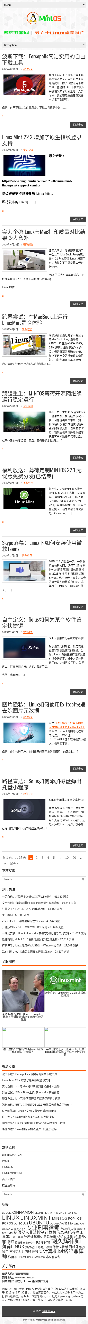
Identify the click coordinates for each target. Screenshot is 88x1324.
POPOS (7, 1223)
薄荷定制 (31, 1247)
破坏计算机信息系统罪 (40, 1237)
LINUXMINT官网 (12, 1173)
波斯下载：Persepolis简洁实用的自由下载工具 (44, 59)
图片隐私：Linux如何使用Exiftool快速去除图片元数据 (44, 707)
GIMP (59, 1213)
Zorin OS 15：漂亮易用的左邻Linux (23, 921)
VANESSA (66, 1223)
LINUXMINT (35, 1217)
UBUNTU (39, 1222)
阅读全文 (78, 124)
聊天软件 (30, 1242)
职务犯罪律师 (43, 1242)
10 (67, 857)
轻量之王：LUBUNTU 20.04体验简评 (24, 908)
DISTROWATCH (11, 1154)
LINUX (10, 1217)
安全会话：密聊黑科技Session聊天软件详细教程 (31, 902)
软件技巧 (28, 69)
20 (74, 857)
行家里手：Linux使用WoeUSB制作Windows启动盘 (32, 945)
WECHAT (79, 1223)
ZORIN (21, 1228)
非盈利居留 (53, 1257)
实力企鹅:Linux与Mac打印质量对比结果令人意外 (43, 235)
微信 (10, 1232)
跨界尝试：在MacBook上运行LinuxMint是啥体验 (35, 319)
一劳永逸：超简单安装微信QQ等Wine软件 (27, 896)
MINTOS (59, 1218)
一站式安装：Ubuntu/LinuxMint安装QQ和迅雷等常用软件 (35, 933)
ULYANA (55, 1223)
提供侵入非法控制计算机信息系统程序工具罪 (42, 1234)
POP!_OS (75, 1218)
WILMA (6, 1229)
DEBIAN (39, 1213)
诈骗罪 (12, 1257)
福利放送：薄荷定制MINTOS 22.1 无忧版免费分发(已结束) (42, 473)
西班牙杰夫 (8, 1179)
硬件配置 (28, 244)
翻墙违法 (20, 1242)
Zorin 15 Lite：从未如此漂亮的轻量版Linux (27, 951)
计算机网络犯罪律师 (43, 1253)
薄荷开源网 (44, 1247)
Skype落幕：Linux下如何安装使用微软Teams (42, 546)
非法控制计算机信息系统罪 (31, 1257)
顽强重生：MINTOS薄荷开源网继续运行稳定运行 (42, 396)
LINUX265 (8, 1166)
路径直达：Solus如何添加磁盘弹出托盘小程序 (41, 784)
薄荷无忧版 (60, 1247)
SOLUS (23, 1223)
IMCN (5, 1160)
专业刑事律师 (43, 1228)
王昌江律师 (17, 1237)
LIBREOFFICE (70, 1213)
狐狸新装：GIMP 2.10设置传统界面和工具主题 (30, 939)
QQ (16, 1223)
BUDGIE (6, 1212)
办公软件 (65, 1229)
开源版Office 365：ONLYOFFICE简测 (24, 927)
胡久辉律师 (66, 1241)
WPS (13, 1229)
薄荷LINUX (13, 1246)
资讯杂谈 (28, 150)
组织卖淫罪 (65, 1237)
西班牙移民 (33, 1252)
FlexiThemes (58, 1320)
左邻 (73, 1229)
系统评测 (28, 483)
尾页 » (14, 863)
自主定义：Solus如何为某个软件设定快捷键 (41, 622)
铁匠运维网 (8, 1185)
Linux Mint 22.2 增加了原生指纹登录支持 (42, 140)
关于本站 (7, 915)
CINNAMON (23, 1212)
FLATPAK (49, 1212)
